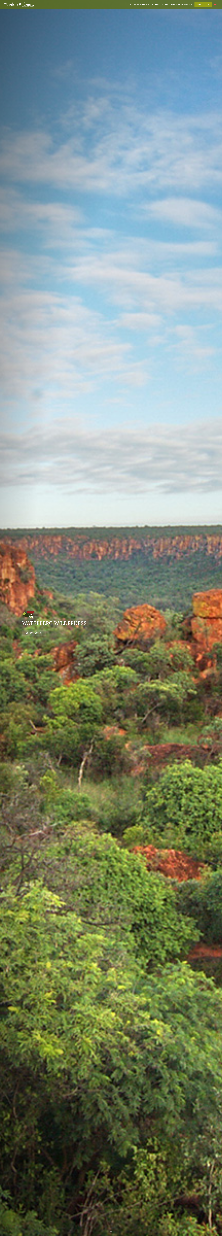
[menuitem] (215, 6)
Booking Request (34, 633)
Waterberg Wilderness (177, 5)
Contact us (203, 5)
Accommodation (139, 5)
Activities (157, 5)
